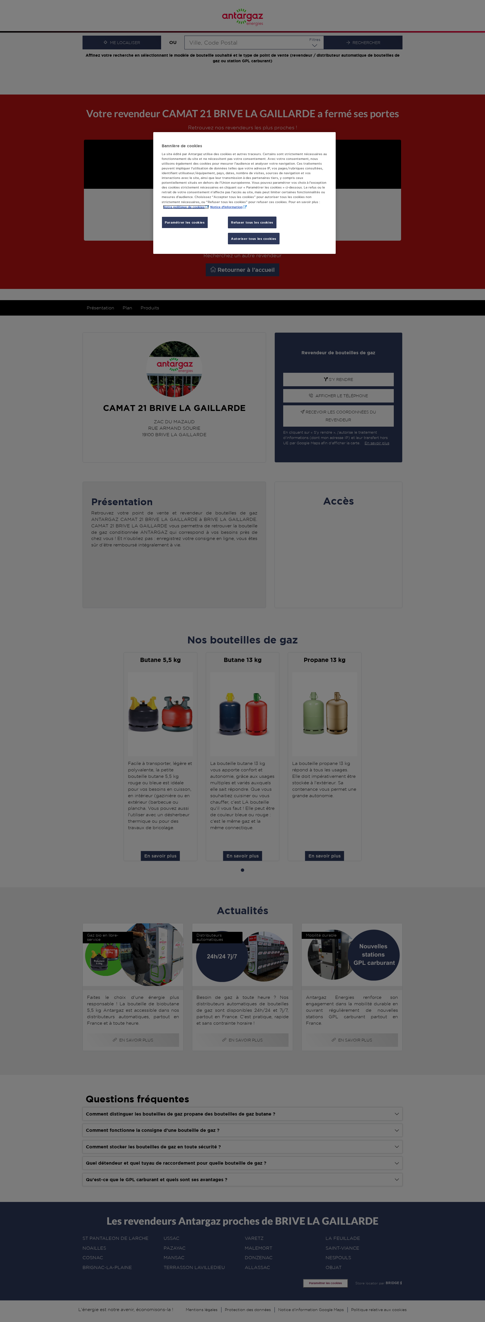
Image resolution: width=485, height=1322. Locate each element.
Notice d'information (226, 207)
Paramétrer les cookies (185, 222)
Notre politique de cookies (184, 207)
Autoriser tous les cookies (253, 238)
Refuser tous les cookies (252, 222)
